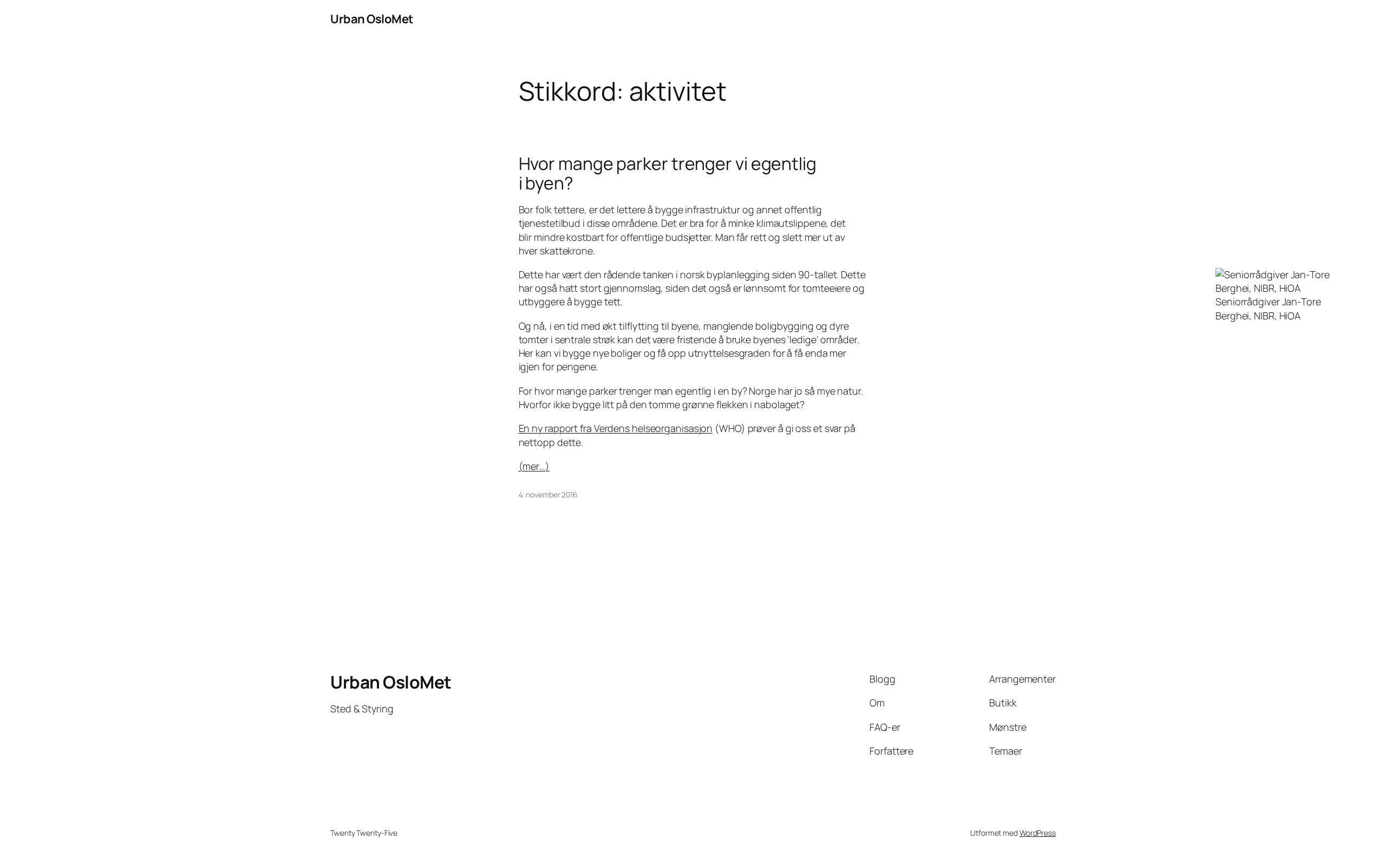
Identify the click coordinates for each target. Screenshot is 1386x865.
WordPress (1037, 833)
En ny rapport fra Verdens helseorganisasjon (616, 428)
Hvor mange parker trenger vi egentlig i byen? (667, 173)
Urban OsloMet (372, 19)
